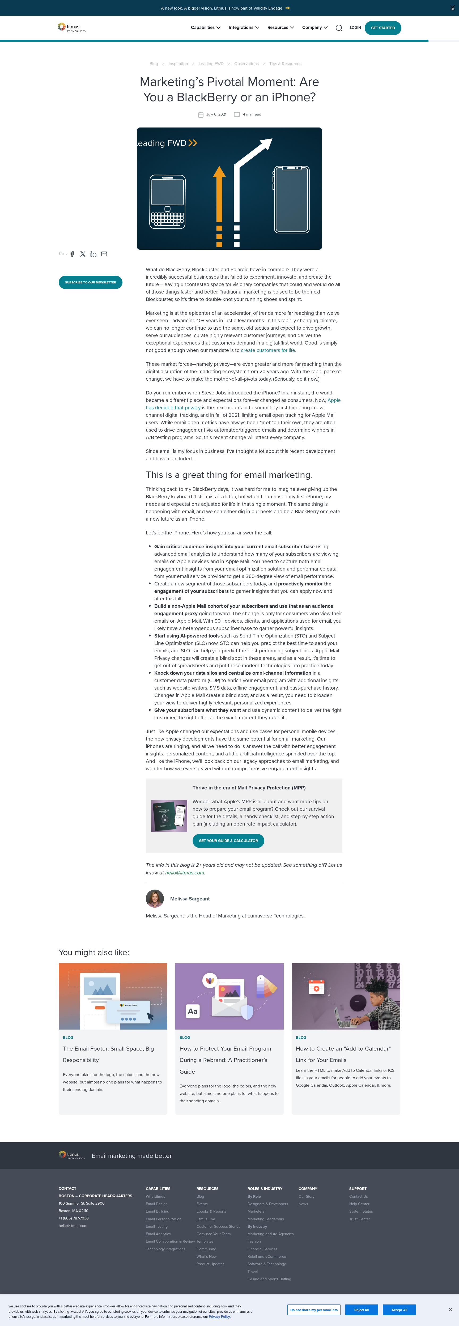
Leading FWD (211, 63)
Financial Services (263, 1249)
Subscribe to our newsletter (90, 282)
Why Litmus (155, 1196)
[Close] (452, 7)
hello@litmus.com (184, 873)
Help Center (359, 1203)
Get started (383, 28)
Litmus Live (206, 1219)
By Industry (257, 1226)
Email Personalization (163, 1219)
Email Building (157, 1211)
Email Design (157, 1203)
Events (202, 1203)
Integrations (241, 27)
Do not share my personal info (314, 1309)
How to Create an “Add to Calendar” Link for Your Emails (343, 1054)
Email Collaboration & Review (170, 1241)
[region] (229, 1310)
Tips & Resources (285, 63)
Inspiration (178, 63)
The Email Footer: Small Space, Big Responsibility (108, 1054)
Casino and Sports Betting (269, 1279)
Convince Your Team (214, 1233)
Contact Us (358, 1196)
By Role (254, 1196)
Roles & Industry (265, 1188)
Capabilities (203, 27)
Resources (277, 27)
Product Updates (210, 1263)
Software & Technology (267, 1263)
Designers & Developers (268, 1203)
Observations (246, 63)
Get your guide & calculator (228, 840)
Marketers (256, 1211)
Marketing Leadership (266, 1219)
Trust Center (359, 1219)
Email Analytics (158, 1233)
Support (358, 1188)
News (303, 1203)
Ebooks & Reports (211, 1211)
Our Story (306, 1196)
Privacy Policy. (220, 1316)
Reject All (361, 1309)
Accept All (399, 1309)
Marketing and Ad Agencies (271, 1233)
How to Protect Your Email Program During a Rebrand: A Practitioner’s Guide (225, 1059)
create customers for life (268, 350)
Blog (154, 63)
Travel (253, 1271)
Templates (205, 1241)
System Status (361, 1211)
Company (312, 27)
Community (206, 1249)
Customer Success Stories (218, 1226)
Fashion (254, 1241)
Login (355, 27)
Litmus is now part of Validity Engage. (248, 8)
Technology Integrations (165, 1249)
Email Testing (157, 1226)
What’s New (207, 1256)
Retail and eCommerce (267, 1256)
